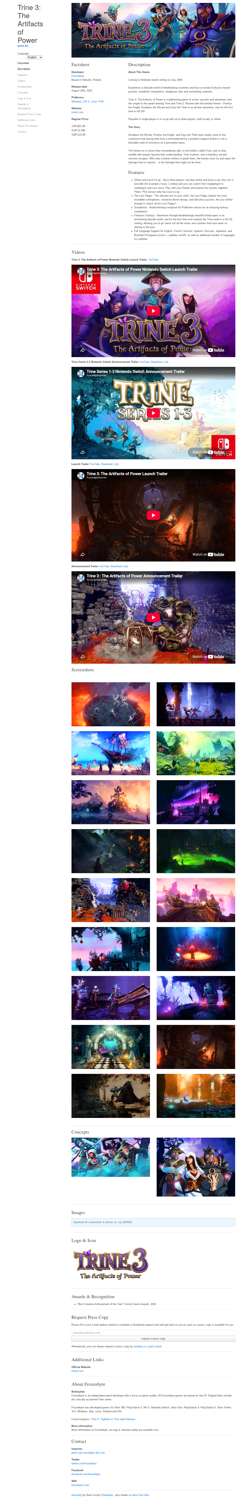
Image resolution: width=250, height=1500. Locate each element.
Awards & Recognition (24, 106)
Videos (21, 81)
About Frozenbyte (28, 126)
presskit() (76, 1495)
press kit (23, 45)
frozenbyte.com (80, 1485)
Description (24, 69)
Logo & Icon (24, 98)
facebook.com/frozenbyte (85, 1474)
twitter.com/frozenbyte (83, 1463)
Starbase (130, 1419)
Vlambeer (106, 1495)
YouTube (153, 259)
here (156, 1430)
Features (23, 75)
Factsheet (23, 63)
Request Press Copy (29, 114)
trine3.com (77, 112)
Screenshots (25, 86)
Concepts (23, 92)
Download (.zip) (159, 362)
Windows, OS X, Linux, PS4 (87, 101)
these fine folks (140, 1495)
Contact (22, 131)
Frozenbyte (77, 76)
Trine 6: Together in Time (105, 1419)
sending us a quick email (147, 1346)
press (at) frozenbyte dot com (88, 1452)
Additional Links (27, 120)
